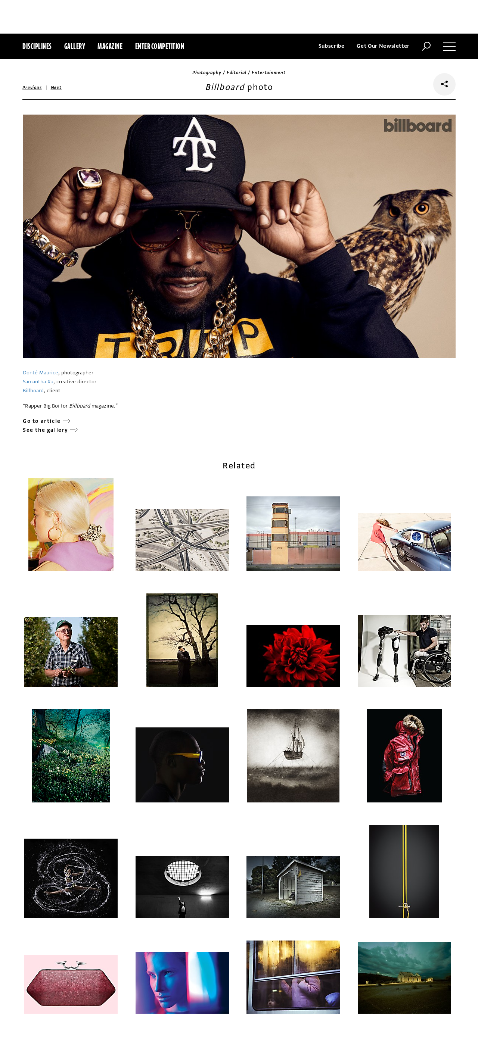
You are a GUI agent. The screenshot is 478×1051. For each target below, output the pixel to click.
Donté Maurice (40, 372)
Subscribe (332, 46)
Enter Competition (159, 46)
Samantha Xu (38, 381)
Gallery (75, 46)
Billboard (33, 390)
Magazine (109, 46)
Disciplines (37, 46)
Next (56, 88)
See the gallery (45, 430)
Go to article (42, 421)
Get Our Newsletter (383, 46)
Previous (32, 88)
